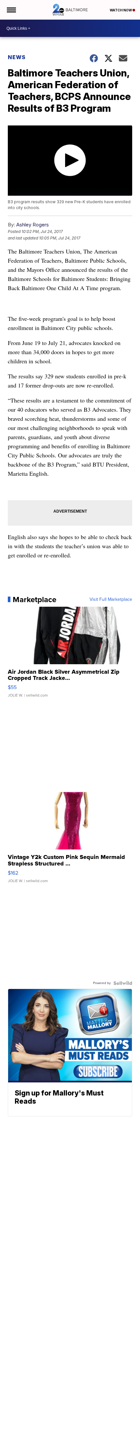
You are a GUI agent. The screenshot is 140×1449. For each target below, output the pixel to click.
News (17, 57)
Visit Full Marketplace (111, 599)
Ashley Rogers (32, 225)
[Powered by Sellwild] (122, 983)
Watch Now (121, 10)
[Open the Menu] (11, 10)
